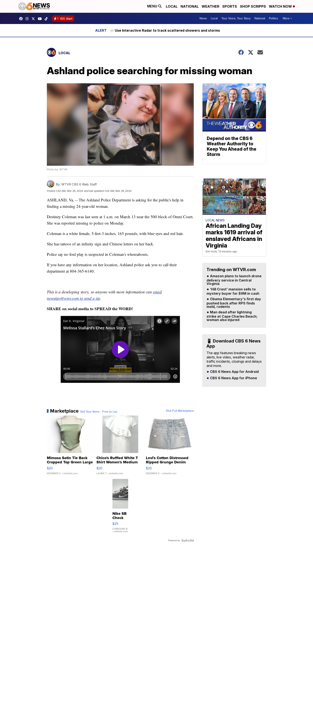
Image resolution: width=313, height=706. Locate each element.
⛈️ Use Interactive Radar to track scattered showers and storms (165, 30)
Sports (229, 6)
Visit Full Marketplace (180, 410)
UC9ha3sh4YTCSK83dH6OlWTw (41, 18)
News (203, 18)
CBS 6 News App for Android (234, 372)
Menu (152, 6)
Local (172, 6)
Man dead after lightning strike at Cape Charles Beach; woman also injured (232, 316)
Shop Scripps (253, 6)
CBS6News (22, 18)
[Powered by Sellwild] (187, 540)
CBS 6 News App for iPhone (233, 378)
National (190, 6)
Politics (273, 18)
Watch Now (281, 6)
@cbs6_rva (47, 18)
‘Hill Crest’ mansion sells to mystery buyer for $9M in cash (233, 291)
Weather (210, 6)
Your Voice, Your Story (236, 18)
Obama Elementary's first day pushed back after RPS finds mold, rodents (234, 303)
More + (287, 18)
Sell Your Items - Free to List (98, 411)
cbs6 (28, 18)
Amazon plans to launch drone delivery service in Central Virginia (234, 280)
